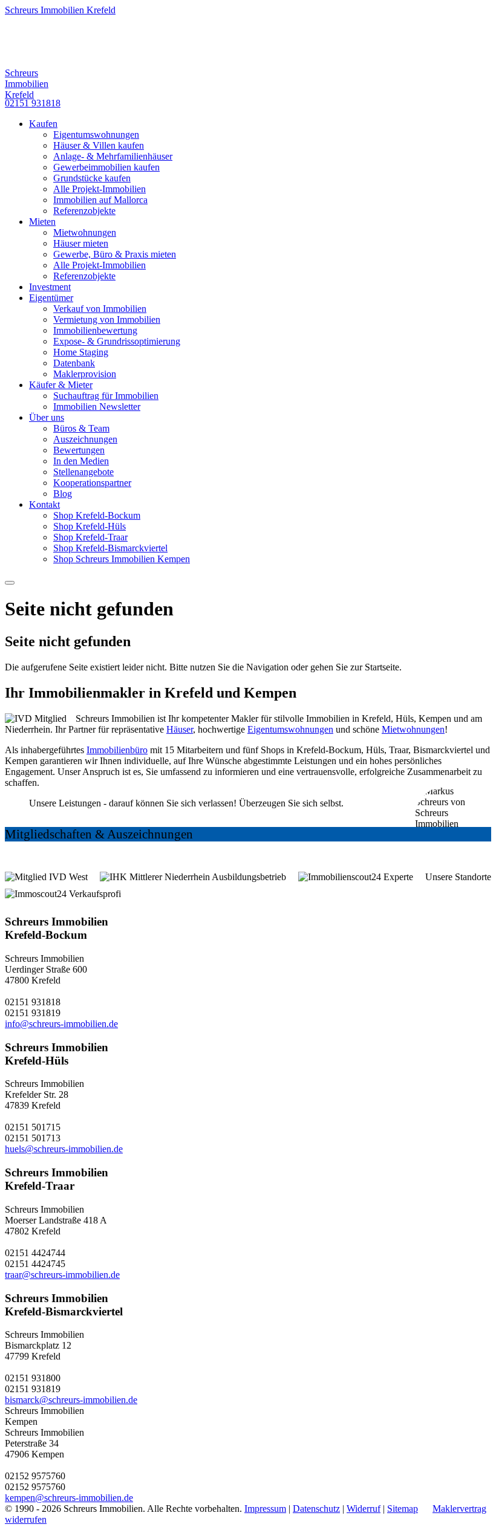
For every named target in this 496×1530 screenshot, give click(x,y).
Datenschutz (316, 1508)
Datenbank (74, 363)
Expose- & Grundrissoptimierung (116, 341)
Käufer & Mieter (61, 385)
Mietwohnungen (84, 232)
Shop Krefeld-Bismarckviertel (110, 548)
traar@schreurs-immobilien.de (62, 1274)
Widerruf (363, 1508)
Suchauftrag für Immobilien (105, 396)
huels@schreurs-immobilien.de (64, 1149)
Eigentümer (51, 298)
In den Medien (81, 461)
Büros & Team (81, 428)
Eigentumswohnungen (96, 134)
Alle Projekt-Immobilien (99, 189)
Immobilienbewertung (95, 330)
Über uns (46, 417)
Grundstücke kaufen (92, 178)
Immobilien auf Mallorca (100, 200)
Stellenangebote (83, 472)
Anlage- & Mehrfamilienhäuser (112, 156)
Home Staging (80, 352)
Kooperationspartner (92, 483)
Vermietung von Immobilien (106, 319)
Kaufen (43, 123)
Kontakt (44, 504)
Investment (50, 287)
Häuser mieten (80, 243)
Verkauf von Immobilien (99, 308)
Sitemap (402, 1508)
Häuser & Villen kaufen (98, 145)
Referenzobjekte (84, 211)
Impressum (265, 1508)
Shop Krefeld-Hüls (89, 526)
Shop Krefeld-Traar (90, 537)
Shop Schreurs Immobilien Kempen (121, 559)
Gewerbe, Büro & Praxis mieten (114, 254)
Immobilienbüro (117, 750)
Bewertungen (79, 450)
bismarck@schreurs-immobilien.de (71, 1400)
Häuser (179, 729)
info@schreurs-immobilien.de (61, 1024)
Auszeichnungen (85, 439)
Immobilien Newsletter (96, 406)
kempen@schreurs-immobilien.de (69, 1498)
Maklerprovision (84, 374)
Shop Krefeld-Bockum (96, 515)
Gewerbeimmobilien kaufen (106, 167)
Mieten (42, 221)
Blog (62, 493)
